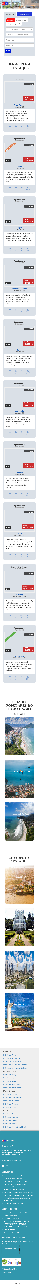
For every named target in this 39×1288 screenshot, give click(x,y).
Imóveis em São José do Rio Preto (15, 1068)
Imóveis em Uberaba (10, 1104)
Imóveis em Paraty (9, 1074)
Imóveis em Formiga (10, 1094)
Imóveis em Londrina (10, 1117)
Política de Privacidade (9, 1269)
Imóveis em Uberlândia (11, 1101)
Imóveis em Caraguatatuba (12, 1058)
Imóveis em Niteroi (9, 1081)
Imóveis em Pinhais (10, 1123)
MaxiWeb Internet (9, 1208)
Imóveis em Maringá (10, 1120)
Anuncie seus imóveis (10, 1249)
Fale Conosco (6, 1272)
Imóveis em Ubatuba (10, 1055)
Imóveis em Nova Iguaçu (11, 1084)
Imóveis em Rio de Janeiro (12, 1088)
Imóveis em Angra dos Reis (12, 1078)
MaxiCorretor (7, 1171)
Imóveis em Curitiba (10, 1114)
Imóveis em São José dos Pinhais (14, 1127)
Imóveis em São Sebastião (12, 1061)
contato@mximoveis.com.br (13, 1160)
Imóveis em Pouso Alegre (12, 1097)
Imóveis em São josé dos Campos (15, 1065)
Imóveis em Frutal (9, 1107)
